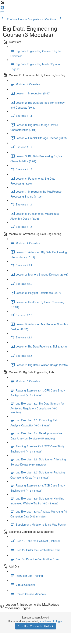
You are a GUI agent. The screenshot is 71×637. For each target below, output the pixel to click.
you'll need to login (51, 621)
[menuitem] (2, 9)
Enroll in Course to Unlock (36, 626)
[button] (2, 3)
